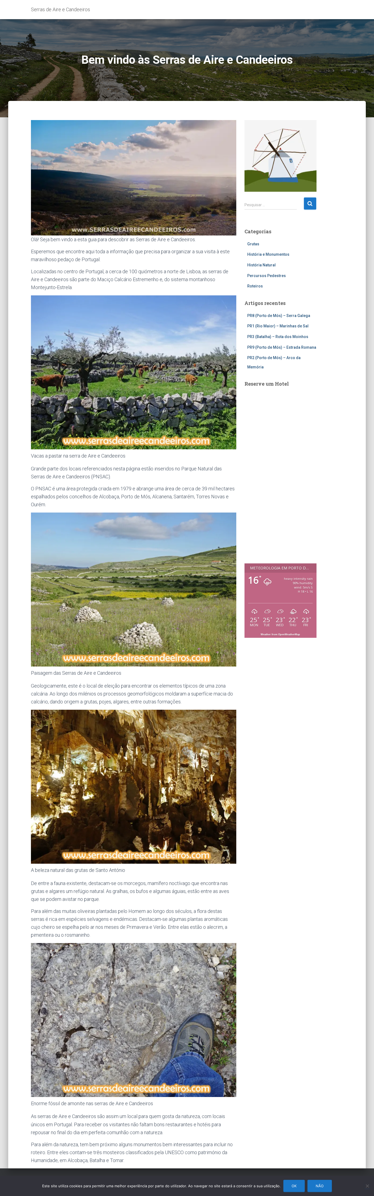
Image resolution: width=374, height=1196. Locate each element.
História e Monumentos (268, 254)
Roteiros (255, 286)
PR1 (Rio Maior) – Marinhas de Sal (278, 326)
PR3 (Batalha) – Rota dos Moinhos (277, 336)
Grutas (253, 244)
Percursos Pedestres (266, 275)
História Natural (261, 265)
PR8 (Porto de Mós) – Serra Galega (278, 315)
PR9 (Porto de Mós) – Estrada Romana (281, 347)
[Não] (367, 1186)
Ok (294, 1186)
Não (320, 1186)
